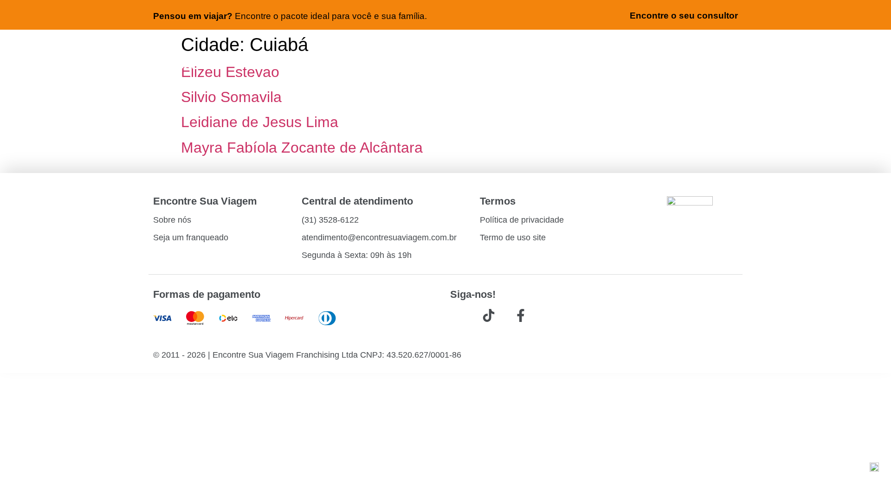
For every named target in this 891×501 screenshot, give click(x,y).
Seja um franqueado (190, 237)
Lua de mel (712, 48)
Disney (723, 72)
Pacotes (501, 48)
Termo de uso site (513, 237)
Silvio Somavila (231, 97)
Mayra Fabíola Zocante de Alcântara (302, 147)
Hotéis (394, 48)
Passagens (334, 48)
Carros (446, 48)
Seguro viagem (636, 48)
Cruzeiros (562, 48)
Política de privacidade (522, 220)
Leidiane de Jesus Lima (259, 122)
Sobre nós (172, 220)
